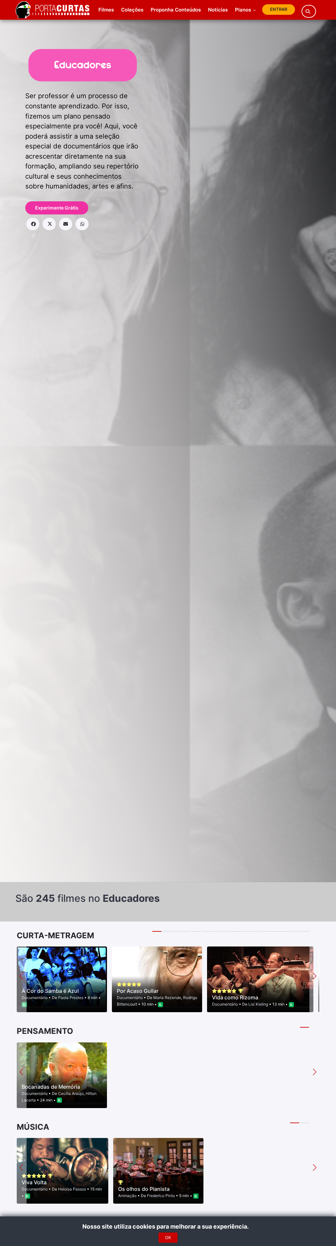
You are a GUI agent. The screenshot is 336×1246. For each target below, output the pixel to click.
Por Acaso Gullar (137, 991)
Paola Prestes (70, 997)
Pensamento (45, 1031)
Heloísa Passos (72, 1189)
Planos (243, 10)
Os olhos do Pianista (144, 1189)
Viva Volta (34, 1182)
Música (33, 1127)
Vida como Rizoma (235, 997)
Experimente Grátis (56, 208)
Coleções (132, 10)
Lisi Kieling (258, 1004)
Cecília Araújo (71, 1093)
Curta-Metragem (55, 935)
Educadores (131, 898)
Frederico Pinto (161, 1195)
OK (168, 1237)
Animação (127, 1195)
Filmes (106, 10)
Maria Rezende (167, 997)
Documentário (35, 997)
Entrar (278, 9)
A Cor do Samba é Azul (50, 991)
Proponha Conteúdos (176, 10)
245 (45, 898)
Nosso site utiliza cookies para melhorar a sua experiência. (168, 1226)
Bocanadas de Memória (51, 1086)
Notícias (218, 10)
